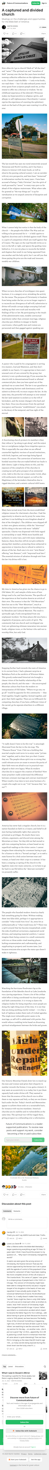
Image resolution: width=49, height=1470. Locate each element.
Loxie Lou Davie (13, 1243)
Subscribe (35, 3)
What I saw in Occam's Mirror (16, 1373)
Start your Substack (18, 1459)
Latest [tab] (10, 1367)
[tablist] (12, 1211)
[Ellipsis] (46, 1232)
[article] (24, 1378)
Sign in (44, 3)
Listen (44, 27)
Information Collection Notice (29, 1438)
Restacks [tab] (17, 1211)
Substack (13, 1465)
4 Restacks (28, 1187)
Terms (30, 1454)
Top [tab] (4, 1367)
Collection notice (40, 1454)
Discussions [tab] (19, 1367)
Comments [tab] (7, 1211)
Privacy (24, 1454)
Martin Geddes (12, 26)
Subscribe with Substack (26, 1431)
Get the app (35, 1459)
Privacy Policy (24, 1440)
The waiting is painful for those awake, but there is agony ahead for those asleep (18, 1377)
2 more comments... (9, 1355)
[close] (42, 1387)
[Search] (45, 1366)
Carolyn (10, 1232)
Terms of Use (35, 1436)
